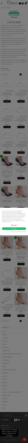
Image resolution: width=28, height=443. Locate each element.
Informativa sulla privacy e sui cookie (18, 231)
